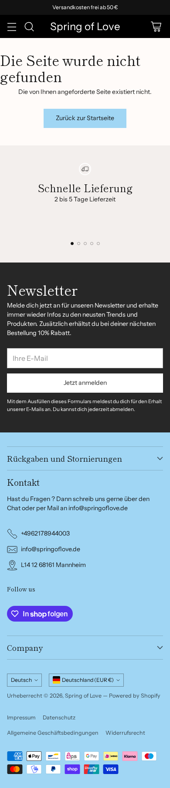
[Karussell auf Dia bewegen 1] (72, 243)
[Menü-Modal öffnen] (11, 26)
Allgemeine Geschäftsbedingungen (53, 732)
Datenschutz (59, 717)
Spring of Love (83, 695)
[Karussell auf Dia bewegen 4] (91, 243)
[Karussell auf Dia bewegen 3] (85, 243)
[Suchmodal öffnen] (29, 26)
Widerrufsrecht (125, 732)
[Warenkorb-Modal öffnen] (156, 26)
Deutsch (21, 680)
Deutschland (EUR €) (88, 680)
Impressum (21, 717)
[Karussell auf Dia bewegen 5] (98, 243)
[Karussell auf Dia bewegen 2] (78, 243)
